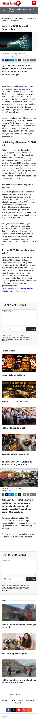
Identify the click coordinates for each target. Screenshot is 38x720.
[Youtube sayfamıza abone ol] (19, 710)
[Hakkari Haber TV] (11, 3)
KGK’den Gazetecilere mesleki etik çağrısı (21, 10)
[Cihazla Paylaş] (19, 60)
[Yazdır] (24, 60)
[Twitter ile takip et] (13, 710)
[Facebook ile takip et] (8, 710)
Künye (13, 700)
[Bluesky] (9, 60)
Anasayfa (7, 18)
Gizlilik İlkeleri (29, 700)
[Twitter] (6, 60)
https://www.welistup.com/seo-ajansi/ (17, 288)
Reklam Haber (18, 18)
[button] (28, 60)
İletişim (20, 700)
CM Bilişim (8, 717)
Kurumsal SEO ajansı (22, 89)
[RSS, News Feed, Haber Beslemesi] (29, 710)
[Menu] (34, 3)
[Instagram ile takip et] (24, 710)
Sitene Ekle (18, 703)
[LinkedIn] (12, 60)
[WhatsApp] (16, 60)
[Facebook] (3, 60)
